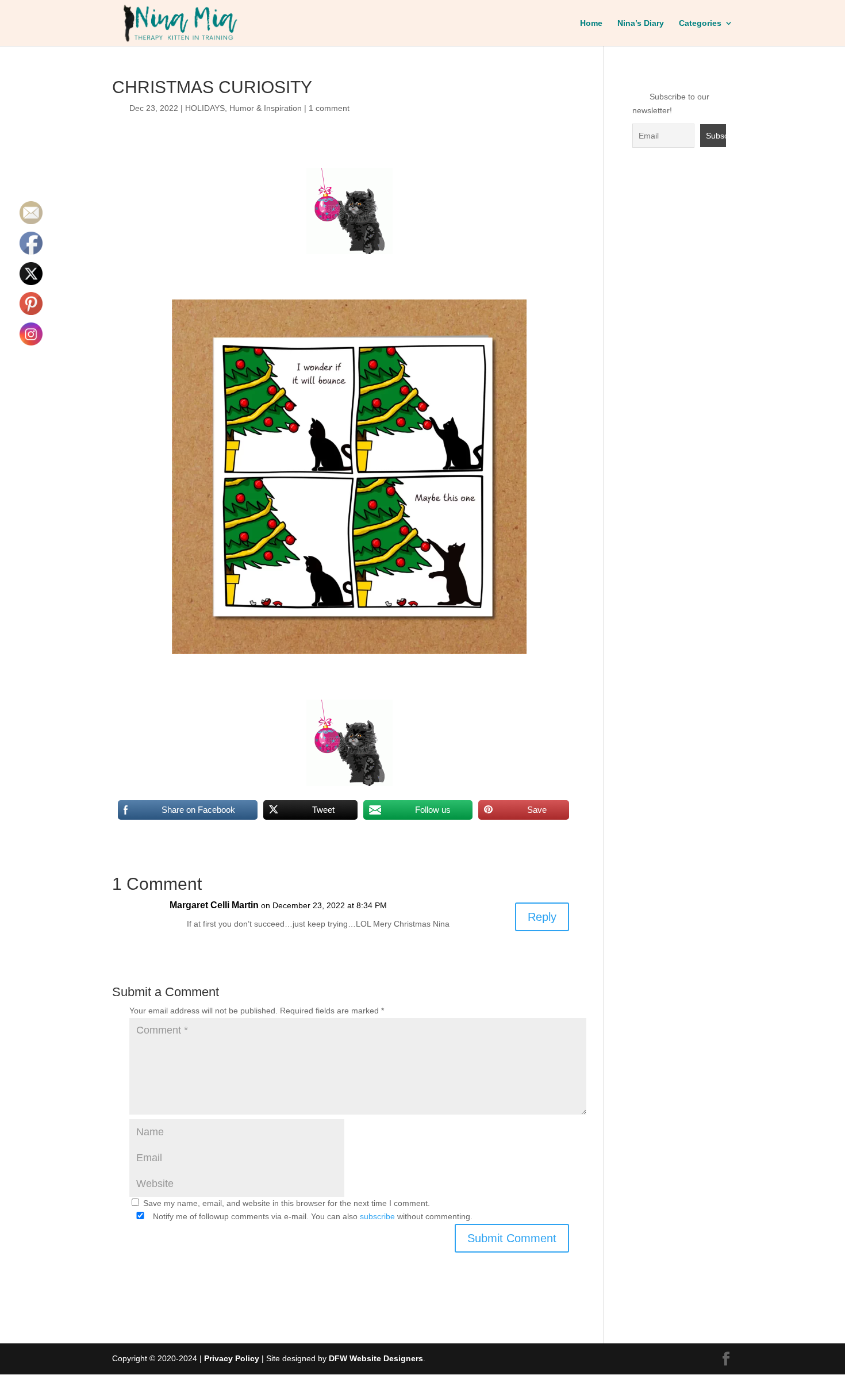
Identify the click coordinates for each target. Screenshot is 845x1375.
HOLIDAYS (205, 108)
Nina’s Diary (640, 23)
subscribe (377, 1216)
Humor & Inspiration (265, 108)
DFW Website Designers (376, 1358)
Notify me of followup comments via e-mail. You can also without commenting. (312, 1216)
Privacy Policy (231, 1358)
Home (591, 23)
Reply (542, 917)
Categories (700, 23)
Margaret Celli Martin (214, 905)
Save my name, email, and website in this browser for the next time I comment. (286, 1203)
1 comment (329, 108)
